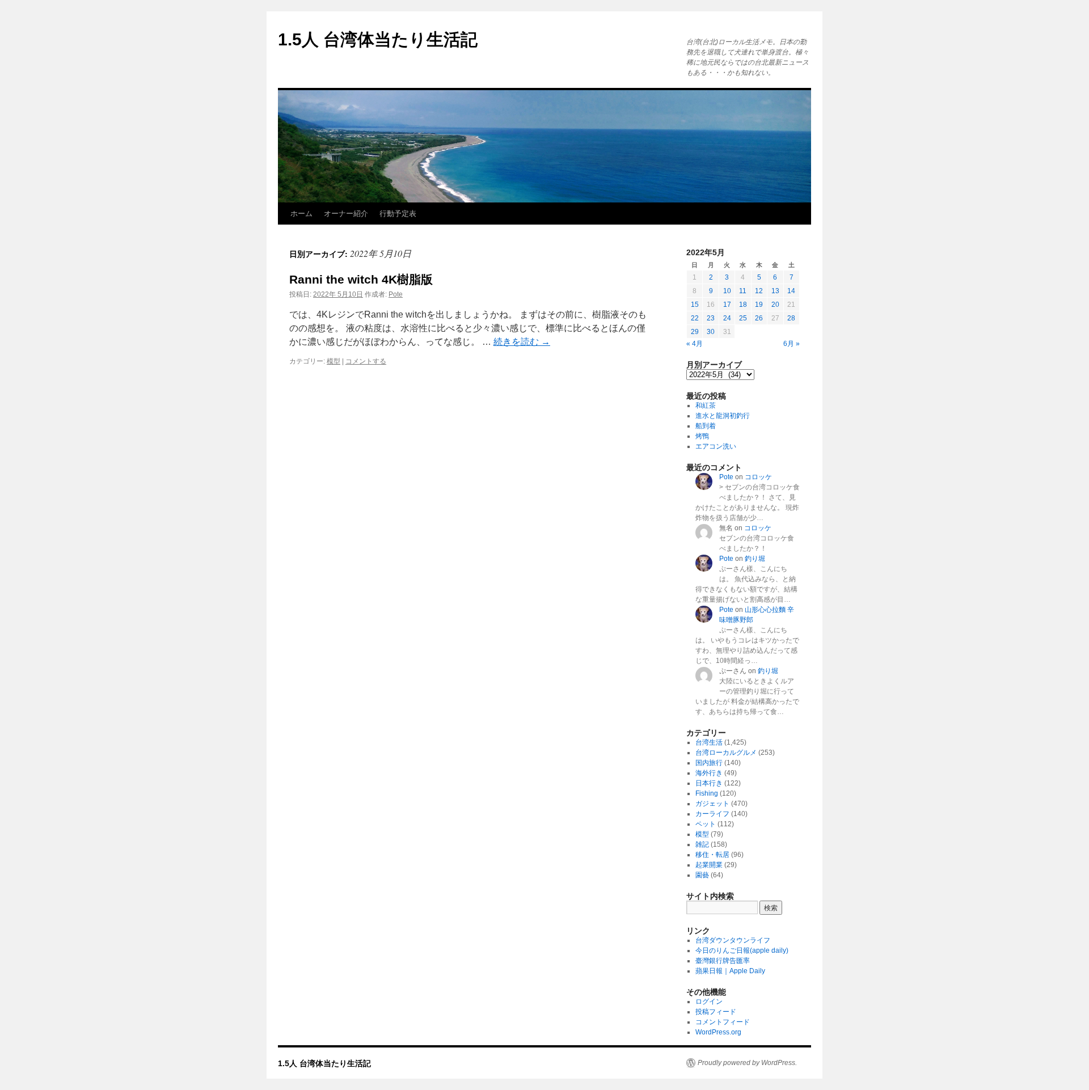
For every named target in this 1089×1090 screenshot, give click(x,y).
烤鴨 (702, 436)
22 (695, 318)
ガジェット (712, 804)
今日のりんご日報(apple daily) (741, 950)
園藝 (702, 875)
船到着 (705, 426)
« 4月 (694, 344)
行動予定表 (397, 213)
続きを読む (521, 342)
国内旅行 (709, 763)
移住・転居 (712, 855)
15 (695, 305)
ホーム (301, 213)
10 (727, 291)
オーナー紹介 (346, 213)
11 (742, 291)
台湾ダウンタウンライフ (732, 940)
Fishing (706, 793)
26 (759, 318)
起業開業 (709, 865)
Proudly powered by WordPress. (747, 1063)
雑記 (702, 844)
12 (759, 291)
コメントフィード (722, 1022)
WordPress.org (718, 1032)
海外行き (709, 773)
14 (791, 291)
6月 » (791, 344)
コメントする (365, 361)
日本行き (709, 783)
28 (791, 318)
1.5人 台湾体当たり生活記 (378, 39)
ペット (705, 824)
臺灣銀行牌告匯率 (722, 961)
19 (759, 305)
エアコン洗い (715, 446)
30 (711, 332)
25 (743, 318)
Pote (396, 294)
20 (775, 305)
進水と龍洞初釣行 (722, 416)
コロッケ (758, 477)
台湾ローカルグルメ (726, 753)
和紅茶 (705, 405)
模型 (333, 361)
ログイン (709, 1001)
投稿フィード (715, 1012)
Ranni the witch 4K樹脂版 (361, 279)
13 (775, 291)
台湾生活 (709, 742)
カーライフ (712, 814)
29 (695, 332)
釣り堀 (755, 559)
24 (727, 318)
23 (711, 318)
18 (743, 305)
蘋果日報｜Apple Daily (730, 971)
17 (727, 305)
